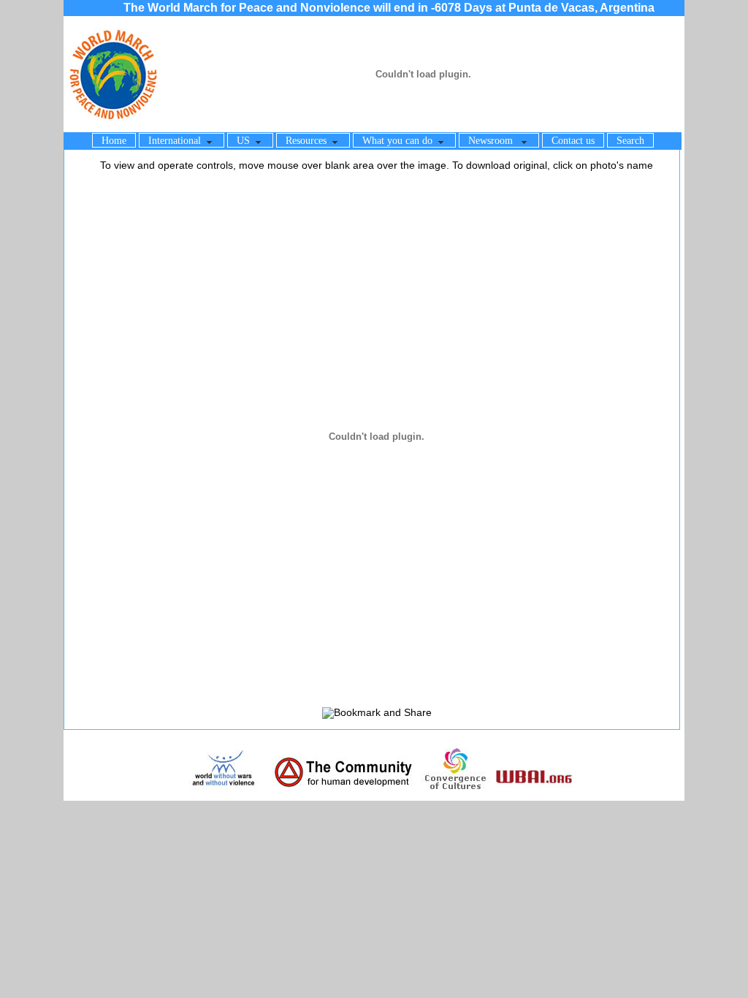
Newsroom (495, 140)
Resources (309, 140)
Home (114, 140)
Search (630, 140)
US (246, 140)
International (177, 140)
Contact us (573, 140)
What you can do (400, 140)
